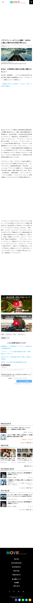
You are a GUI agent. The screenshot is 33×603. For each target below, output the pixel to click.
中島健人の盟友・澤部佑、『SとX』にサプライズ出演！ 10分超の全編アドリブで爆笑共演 (8, 459)
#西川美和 (9, 506)
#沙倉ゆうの (14, 484)
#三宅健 (23, 462)
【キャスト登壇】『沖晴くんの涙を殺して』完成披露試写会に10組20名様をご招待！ (19, 435)
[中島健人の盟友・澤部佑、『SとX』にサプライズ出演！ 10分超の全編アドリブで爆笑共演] (8, 453)
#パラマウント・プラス (9, 45)
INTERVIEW (16, 563)
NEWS (16, 559)
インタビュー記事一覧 (25, 488)
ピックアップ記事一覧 (25, 509)
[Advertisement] (16, 20)
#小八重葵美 (14, 506)
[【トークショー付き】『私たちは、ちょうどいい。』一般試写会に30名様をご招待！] (3, 430)
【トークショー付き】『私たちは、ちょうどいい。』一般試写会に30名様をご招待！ (18, 428)
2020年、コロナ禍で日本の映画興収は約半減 (14, 362)
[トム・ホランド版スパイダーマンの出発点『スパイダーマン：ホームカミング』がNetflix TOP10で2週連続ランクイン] (3, 497)
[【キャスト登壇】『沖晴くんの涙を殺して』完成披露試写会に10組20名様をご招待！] (3, 437)
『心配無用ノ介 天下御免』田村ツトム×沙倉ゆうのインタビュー (19, 480)
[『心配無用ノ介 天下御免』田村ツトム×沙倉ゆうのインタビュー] (3, 482)
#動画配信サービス (5, 46)
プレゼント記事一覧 (25, 442)
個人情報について (16, 579)
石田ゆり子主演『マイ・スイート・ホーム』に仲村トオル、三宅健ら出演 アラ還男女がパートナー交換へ (24, 459)
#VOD (2, 45)
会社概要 (16, 582)
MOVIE (16, 571)
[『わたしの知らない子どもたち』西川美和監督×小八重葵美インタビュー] (3, 504)
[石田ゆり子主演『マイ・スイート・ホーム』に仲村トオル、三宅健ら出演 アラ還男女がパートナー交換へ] (25, 453)
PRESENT (16, 575)
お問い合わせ (16, 586)
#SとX (5, 462)
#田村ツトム (9, 484)
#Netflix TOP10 (14, 499)
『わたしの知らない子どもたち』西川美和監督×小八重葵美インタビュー (19, 502)
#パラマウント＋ (19, 45)
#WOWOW (19, 462)
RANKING (16, 567)
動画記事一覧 (27, 466)
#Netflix (8, 499)
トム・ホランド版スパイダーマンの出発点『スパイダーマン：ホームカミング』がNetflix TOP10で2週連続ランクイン (19, 495)
